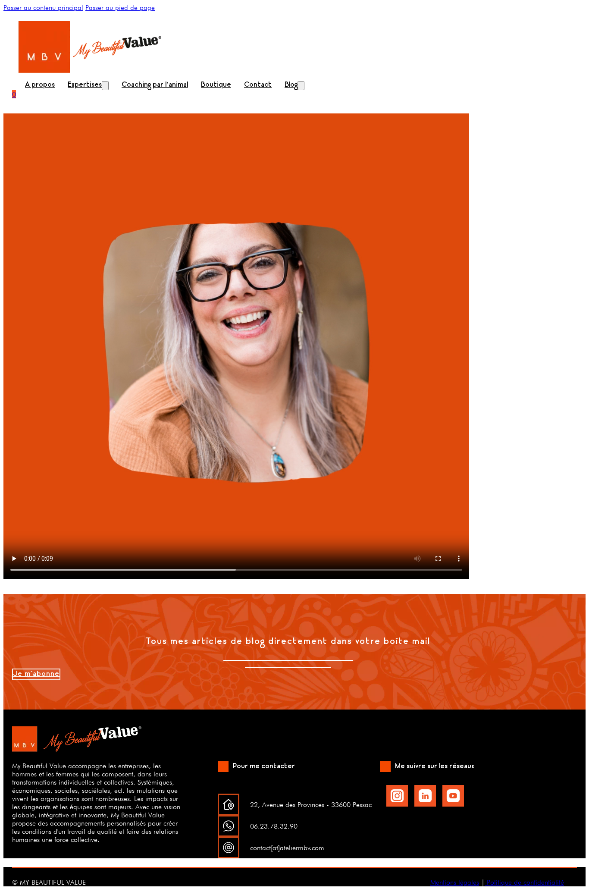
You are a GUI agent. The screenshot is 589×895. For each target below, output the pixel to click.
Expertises (85, 85)
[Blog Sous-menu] (301, 85)
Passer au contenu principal (43, 7)
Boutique (216, 85)
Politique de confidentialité (524, 882)
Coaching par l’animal (155, 85)
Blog (291, 85)
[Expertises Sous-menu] (105, 85)
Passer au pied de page (120, 7)
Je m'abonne (36, 674)
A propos (40, 85)
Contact (258, 85)
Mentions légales (454, 882)
